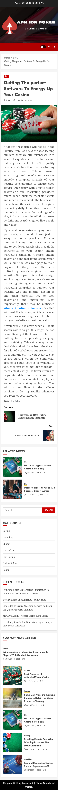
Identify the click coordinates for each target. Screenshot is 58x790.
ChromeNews (42, 783)
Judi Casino (9, 557)
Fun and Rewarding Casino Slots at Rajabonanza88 (38, 764)
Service (27, 691)
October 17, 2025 (33, 749)
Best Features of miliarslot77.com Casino (24, 599)
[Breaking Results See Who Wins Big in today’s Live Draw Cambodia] (12, 742)
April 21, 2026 (32, 705)
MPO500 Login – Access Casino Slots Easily (37, 467)
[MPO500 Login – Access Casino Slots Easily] (12, 467)
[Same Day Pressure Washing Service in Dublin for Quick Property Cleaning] (12, 698)
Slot (6, 76)
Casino (6, 531)
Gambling (8, 537)
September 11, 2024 (35, 495)
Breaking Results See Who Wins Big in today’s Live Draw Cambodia (38, 742)
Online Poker (10, 563)
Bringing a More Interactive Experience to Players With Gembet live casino (25, 653)
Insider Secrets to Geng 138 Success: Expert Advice (39, 489)
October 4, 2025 (33, 770)
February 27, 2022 (24, 100)
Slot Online (15, 401)
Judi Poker (8, 550)
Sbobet (6, 543)
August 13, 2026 (12, 659)
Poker (6, 570)
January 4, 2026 (33, 473)
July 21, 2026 (32, 681)
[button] (3, 47)
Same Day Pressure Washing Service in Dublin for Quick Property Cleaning (39, 698)
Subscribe (54, 47)
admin (9, 100)
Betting (6, 648)
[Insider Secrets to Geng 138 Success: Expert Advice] (12, 489)
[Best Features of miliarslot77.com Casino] (12, 675)
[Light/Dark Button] (43, 46)
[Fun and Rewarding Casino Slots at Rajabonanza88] (12, 764)
